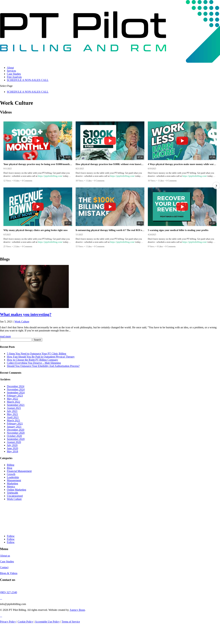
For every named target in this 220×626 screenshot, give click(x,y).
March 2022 (13, 401)
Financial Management (19, 471)
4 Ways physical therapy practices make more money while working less (182, 164)
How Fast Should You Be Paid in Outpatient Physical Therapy (41, 356)
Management (14, 480)
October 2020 (14, 435)
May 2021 (12, 414)
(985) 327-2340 (8, 592)
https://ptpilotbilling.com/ (50, 176)
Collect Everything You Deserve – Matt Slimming (34, 362)
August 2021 (14, 408)
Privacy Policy (8, 621)
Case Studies (14, 73)
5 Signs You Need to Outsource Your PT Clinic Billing (36, 353)
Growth (11, 474)
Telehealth (12, 492)
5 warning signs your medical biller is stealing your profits (178, 230)
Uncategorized (15, 495)
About (10, 67)
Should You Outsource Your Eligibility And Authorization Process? (43, 366)
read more (5, 336)
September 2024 (16, 392)
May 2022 (12, 398)
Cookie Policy (25, 621)
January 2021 (14, 426)
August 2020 (14, 442)
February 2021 (15, 423)
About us (5, 555)
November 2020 (16, 432)
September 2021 (16, 404)
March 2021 (13, 420)
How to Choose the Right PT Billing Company (32, 359)
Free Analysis (14, 76)
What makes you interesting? (25, 314)
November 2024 (16, 389)
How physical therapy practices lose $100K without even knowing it (110, 164)
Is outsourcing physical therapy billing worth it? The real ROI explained (110, 230)
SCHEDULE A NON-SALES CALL (27, 80)
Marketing (12, 483)
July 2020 (12, 445)
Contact (4, 567)
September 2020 (16, 439)
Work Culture (21, 321)
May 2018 (12, 451)
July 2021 (12, 411)
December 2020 (15, 429)
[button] (3, 185)
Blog (9, 467)
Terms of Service (71, 621)
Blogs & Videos (8, 573)
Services (11, 70)
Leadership (13, 477)
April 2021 (13, 417)
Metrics (11, 486)
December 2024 (15, 386)
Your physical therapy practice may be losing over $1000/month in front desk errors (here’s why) (37, 164)
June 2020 (12, 448)
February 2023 (15, 395)
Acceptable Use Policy (47, 621)
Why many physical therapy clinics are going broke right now (35, 230)
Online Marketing (16, 489)
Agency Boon (77, 609)
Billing (10, 464)
